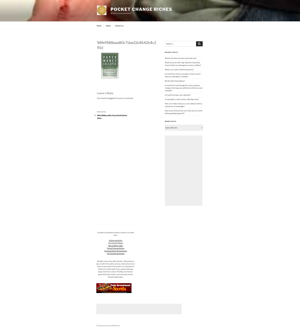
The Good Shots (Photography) (115, 251)
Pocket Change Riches (141, 9)
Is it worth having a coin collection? (178, 95)
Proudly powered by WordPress (108, 326)
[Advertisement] (183, 170)
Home (99, 26)
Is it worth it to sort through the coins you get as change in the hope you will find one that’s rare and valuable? (183, 88)
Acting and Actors (115, 240)
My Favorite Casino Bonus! (175, 81)
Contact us (119, 26)
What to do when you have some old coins (180, 58)
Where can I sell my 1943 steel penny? (179, 70)
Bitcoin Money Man (115, 246)
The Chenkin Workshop (115, 253)
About (108, 26)
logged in (112, 98)
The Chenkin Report (115, 243)
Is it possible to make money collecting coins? (182, 99)
